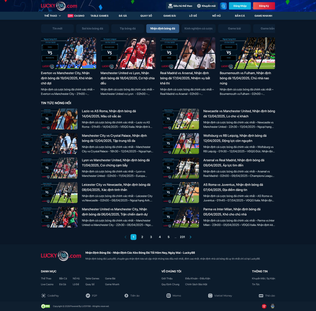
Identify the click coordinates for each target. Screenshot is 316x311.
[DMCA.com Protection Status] (45, 306)
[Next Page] (190, 237)
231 (182, 237)
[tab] (57, 28)
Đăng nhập (240, 5)
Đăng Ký (264, 5)
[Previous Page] (125, 237)
